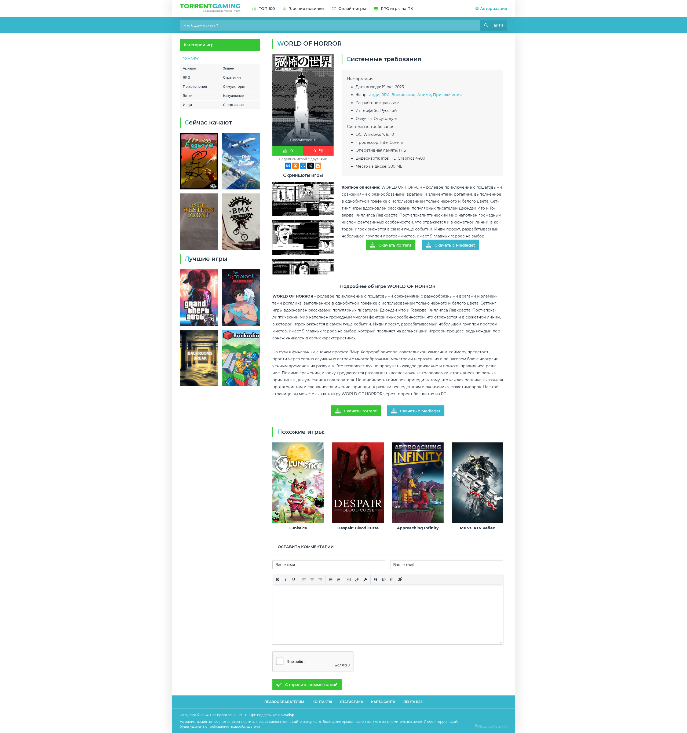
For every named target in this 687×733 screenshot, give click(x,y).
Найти (497, 25)
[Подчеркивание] (294, 580)
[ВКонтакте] (288, 166)
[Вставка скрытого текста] (400, 580)
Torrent (210, 7)
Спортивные (233, 105)
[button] (491, 8)
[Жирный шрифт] (277, 580)
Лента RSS (413, 702)
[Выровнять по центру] (312, 580)
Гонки (187, 96)
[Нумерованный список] (339, 580)
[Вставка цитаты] (376, 580)
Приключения (195, 87)
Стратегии (232, 77)
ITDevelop (286, 715)
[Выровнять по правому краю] (320, 580)
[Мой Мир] (303, 166)
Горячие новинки (306, 8)
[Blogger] (318, 166)
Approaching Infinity (417, 528)
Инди (187, 105)
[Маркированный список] (331, 580)
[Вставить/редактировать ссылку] (357, 580)
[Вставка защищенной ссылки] (365, 580)
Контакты (322, 702)
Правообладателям (284, 702)
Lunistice (298, 528)
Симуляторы (234, 87)
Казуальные (233, 96)
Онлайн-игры (352, 8)
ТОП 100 (267, 8)
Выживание (403, 94)
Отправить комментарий (311, 684)
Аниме (424, 94)
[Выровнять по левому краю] (304, 580)
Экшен (228, 68)
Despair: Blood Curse (358, 528)
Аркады (189, 68)
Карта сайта (383, 702)
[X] (310, 166)
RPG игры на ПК (397, 8)
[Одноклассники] (295, 166)
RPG (186, 77)
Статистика (351, 702)
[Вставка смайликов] (349, 580)
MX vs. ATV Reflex (477, 528)
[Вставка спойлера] (392, 580)
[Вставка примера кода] (384, 580)
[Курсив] (286, 580)
